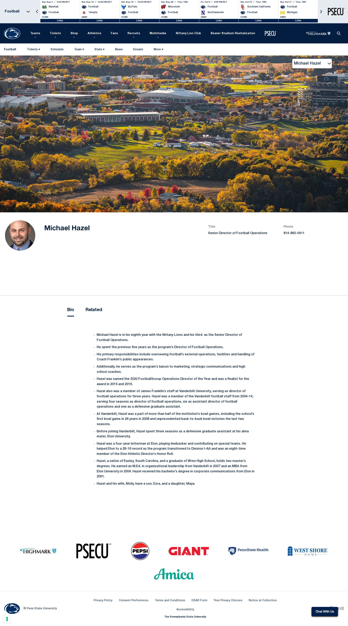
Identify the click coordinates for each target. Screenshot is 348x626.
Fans (114, 33)
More (157, 49)
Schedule (57, 49)
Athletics (94, 33)
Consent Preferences (133, 600)
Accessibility (185, 609)
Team (78, 49)
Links (60, 21)
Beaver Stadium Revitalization (233, 33)
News (119, 49)
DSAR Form (199, 600)
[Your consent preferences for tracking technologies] (7, 619)
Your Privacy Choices (228, 600)
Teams (35, 33)
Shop (74, 33)
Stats (98, 49)
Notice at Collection (263, 600)
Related (93, 310)
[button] (37, 11)
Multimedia (158, 33)
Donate (138, 50)
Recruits (133, 33)
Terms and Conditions (170, 600)
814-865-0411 (294, 233)
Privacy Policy (103, 600)
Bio (70, 310)
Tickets (55, 33)
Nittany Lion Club (188, 33)
